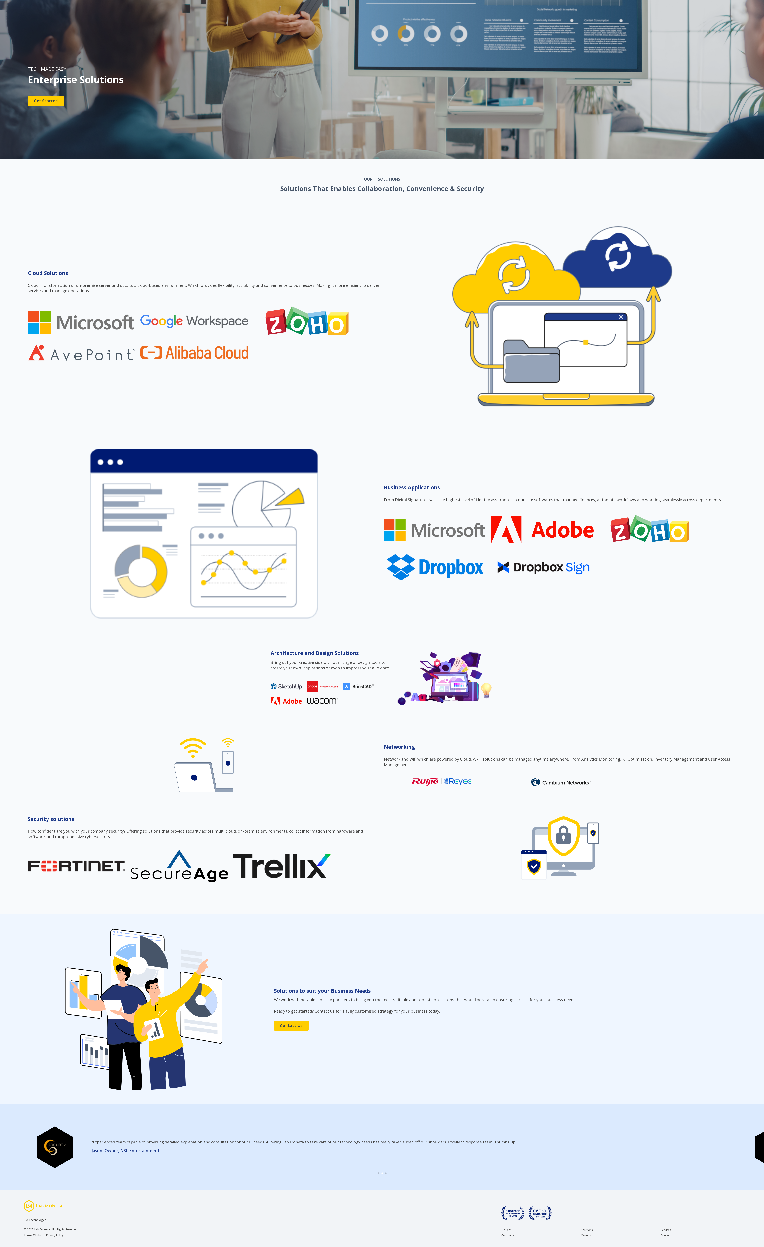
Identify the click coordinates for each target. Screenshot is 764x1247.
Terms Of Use (33, 1235)
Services (666, 1230)
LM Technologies (35, 1220)
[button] (735, 1147)
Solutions (587, 1230)
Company (507, 1235)
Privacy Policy (54, 1235)
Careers (586, 1235)
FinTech (506, 1230)
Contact (666, 1235)
